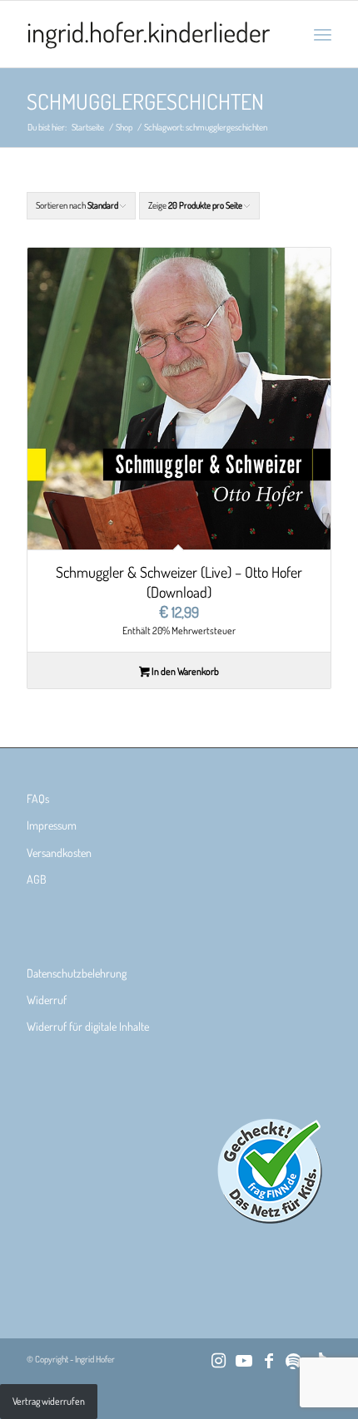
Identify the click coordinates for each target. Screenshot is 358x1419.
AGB (37, 879)
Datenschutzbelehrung (77, 973)
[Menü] (322, 34)
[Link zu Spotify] (293, 1360)
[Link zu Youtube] (243, 1360)
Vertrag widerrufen (48, 1401)
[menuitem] (322, 34)
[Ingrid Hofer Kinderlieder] (148, 34)
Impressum (52, 825)
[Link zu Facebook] (268, 1360)
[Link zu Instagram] (218, 1360)
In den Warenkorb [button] (184, 671)
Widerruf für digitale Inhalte (88, 1026)
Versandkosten (59, 852)
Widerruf (47, 1000)
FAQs (38, 798)
